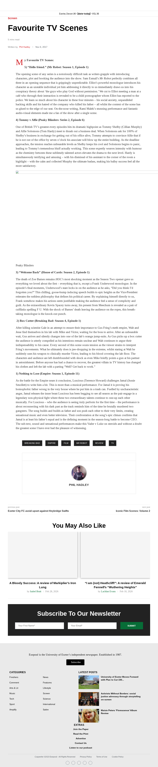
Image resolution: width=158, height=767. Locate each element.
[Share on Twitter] (46, 456)
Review (99, 443)
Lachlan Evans (108, 591)
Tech (11, 699)
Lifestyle (47, 688)
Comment (14, 683)
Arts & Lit (13, 688)
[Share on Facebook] (40, 456)
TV (112, 443)
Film (66, 443)
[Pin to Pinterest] (51, 456)
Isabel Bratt (35, 591)
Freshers (13, 677)
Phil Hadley (25, 47)
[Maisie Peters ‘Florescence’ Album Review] (89, 716)
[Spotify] (85, 763)
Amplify (13, 710)
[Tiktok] (90, 763)
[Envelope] (79, 763)
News (45, 677)
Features (47, 683)
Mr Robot (81, 443)
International (49, 704)
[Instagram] (67, 763)
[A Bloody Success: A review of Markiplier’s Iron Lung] (42, 555)
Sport (12, 704)
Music (12, 693)
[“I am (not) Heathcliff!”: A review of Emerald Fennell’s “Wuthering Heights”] (115, 555)
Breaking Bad (32, 443)
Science (47, 699)
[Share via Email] (56, 456)
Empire (52, 443)
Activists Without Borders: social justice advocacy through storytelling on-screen (121, 696)
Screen (12, 18)
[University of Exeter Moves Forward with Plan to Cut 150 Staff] (89, 682)
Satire (46, 710)
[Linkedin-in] (73, 763)
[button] (147, 5)
